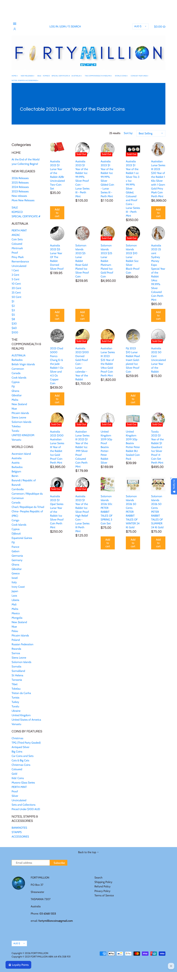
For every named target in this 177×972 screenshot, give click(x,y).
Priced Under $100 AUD (26, 809)
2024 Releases (20, 187)
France (15, 546)
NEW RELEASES (23, 171)
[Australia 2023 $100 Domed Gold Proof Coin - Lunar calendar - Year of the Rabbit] (82, 336)
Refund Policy (102, 886)
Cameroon (18, 368)
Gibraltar (17, 395)
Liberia (15, 600)
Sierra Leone (19, 417)
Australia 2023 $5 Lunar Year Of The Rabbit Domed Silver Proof (57, 257)
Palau (15, 631)
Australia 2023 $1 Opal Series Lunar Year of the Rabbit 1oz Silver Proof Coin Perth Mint (57, 512)
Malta (15, 399)
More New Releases (23, 200)
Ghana (15, 391)
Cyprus (15, 382)
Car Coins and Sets (22, 756)
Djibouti (16, 533)
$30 (14, 323)
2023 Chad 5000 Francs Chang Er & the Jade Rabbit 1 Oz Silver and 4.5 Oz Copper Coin (56, 366)
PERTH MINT (19, 230)
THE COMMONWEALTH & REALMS (26, 344)
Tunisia (15, 697)
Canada (16, 373)
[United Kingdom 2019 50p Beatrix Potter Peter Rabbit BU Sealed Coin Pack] (133, 419)
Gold (14, 773)
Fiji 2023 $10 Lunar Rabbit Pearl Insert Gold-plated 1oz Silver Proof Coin (133, 360)
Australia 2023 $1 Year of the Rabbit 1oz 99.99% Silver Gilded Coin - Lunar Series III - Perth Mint (107, 179)
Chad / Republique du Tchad (28, 507)
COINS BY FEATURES (27, 731)
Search (98, 877)
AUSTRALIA (20, 223)
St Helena (17, 675)
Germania (17, 555)
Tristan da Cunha (21, 693)
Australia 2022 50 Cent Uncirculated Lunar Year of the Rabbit (158, 360)
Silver (15, 795)
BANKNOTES (19, 827)
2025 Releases (20, 182)
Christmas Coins (21, 764)
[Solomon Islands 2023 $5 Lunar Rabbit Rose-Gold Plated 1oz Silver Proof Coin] (82, 233)
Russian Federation (22, 644)
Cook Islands (19, 377)
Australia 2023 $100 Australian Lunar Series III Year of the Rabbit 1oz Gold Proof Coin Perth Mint (57, 447)
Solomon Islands (21, 422)
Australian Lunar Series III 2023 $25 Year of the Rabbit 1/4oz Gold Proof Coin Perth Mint (108, 362)
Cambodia (18, 489)
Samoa (16, 653)
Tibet (15, 684)
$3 (13, 310)
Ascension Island (21, 453)
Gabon (15, 551)
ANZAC (16, 235)
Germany (17, 560)
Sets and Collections (23, 804)
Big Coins (17, 751)
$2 (13, 305)
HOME (16, 152)
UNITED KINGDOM (23, 435)
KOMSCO (17, 212)
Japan (15, 591)
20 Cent (16, 288)
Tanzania (17, 679)
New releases (19, 196)
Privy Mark (18, 257)
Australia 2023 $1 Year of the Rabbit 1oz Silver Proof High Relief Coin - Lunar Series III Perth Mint (82, 514)
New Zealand (19, 404)
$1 (13, 301)
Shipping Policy (103, 882)
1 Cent (15, 270)
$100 (15, 332)
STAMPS (17, 832)
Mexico (16, 613)
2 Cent (15, 274)
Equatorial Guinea (22, 538)
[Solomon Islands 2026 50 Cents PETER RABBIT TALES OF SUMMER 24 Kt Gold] (158, 484)
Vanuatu (16, 439)
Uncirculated (19, 266)
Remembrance (20, 261)
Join (63, 26)
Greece (16, 573)
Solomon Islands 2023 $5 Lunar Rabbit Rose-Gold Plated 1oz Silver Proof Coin (82, 261)
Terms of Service (104, 895)
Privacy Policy (102, 891)
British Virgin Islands (23, 364)
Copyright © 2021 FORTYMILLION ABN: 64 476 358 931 (41, 956)
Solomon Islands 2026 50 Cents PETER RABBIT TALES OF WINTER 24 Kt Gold (133, 512)
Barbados (17, 359)
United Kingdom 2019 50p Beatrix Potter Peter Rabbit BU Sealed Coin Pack (133, 445)
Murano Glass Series (23, 782)
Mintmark (17, 248)
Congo (15, 520)
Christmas (17, 738)
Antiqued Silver (20, 747)
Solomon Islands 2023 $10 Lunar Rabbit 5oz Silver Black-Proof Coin (133, 259)
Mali (14, 604)
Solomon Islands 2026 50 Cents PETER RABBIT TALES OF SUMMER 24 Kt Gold (157, 512)
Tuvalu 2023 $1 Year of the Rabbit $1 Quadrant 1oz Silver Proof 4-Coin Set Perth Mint (157, 447)
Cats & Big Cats (20, 760)
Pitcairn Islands (20, 413)
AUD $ (137, 26)
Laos (14, 595)
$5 (13, 314)
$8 (13, 319)
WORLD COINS (22, 447)
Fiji (13, 386)
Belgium (16, 471)
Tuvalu (15, 430)
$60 (14, 328)
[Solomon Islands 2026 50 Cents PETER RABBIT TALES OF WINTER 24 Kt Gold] (133, 484)
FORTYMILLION (39, 953)
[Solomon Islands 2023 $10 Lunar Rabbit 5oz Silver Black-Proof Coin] (133, 233)
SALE (15, 207)
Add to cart (57, 213)
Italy (14, 582)
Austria (15, 462)
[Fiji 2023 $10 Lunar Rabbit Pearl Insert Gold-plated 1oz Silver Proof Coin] (133, 336)
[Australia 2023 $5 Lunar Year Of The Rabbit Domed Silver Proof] (57, 233)
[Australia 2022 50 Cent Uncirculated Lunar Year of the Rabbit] (158, 336)
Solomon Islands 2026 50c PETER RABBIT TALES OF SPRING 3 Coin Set (106, 510)
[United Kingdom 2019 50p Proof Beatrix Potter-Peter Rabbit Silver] (108, 419)
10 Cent (16, 283)
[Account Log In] (15, 29)
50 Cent (16, 297)
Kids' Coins (18, 778)
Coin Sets (17, 239)
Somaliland (18, 671)
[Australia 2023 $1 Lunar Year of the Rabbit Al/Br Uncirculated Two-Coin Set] (57, 147)
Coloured (17, 243)
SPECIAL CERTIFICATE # (26, 216)
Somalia (16, 666)
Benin (15, 476)
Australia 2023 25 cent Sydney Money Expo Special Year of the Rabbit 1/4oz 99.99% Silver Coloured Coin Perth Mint (158, 272)
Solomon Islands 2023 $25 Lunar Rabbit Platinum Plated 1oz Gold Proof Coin (107, 261)
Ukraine (16, 710)
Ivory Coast (18, 586)
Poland (16, 640)
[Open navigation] (15, 24)
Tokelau (16, 426)
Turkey (15, 702)
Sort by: (128, 133)
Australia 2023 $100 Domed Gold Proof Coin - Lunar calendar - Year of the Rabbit (82, 364)
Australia (17, 458)
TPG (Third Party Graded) (26, 742)
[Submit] (69, 27)
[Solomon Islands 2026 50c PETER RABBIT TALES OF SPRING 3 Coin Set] (108, 484)
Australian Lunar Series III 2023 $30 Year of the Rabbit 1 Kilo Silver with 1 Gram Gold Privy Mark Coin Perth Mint (158, 179)
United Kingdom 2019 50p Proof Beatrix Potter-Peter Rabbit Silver (106, 447)
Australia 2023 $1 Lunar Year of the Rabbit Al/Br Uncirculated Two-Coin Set (57, 175)
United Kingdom (21, 715)
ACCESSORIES (20, 836)
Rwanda (16, 648)
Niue (14, 408)
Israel (15, 577)
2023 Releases (20, 191)
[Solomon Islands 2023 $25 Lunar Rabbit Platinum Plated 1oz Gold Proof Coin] (108, 233)
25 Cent (16, 292)
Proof (15, 252)
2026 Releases (20, 178)
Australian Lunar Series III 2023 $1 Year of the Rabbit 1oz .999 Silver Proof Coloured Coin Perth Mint (82, 449)
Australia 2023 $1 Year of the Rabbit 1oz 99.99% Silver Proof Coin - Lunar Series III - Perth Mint (82, 179)
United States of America (26, 719)
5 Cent (15, 279)
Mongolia (17, 617)
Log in (54, 26)
